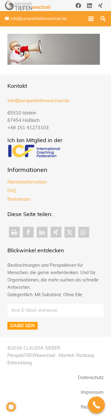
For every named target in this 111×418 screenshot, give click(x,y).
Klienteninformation (27, 182)
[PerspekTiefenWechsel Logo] (27, 5)
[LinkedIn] (89, 5)
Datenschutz (91, 377)
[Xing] (100, 5)
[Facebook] (78, 5)
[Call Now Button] (96, 405)
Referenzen (19, 199)
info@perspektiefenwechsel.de (38, 100)
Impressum (92, 392)
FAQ (11, 190)
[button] (91, 18)
